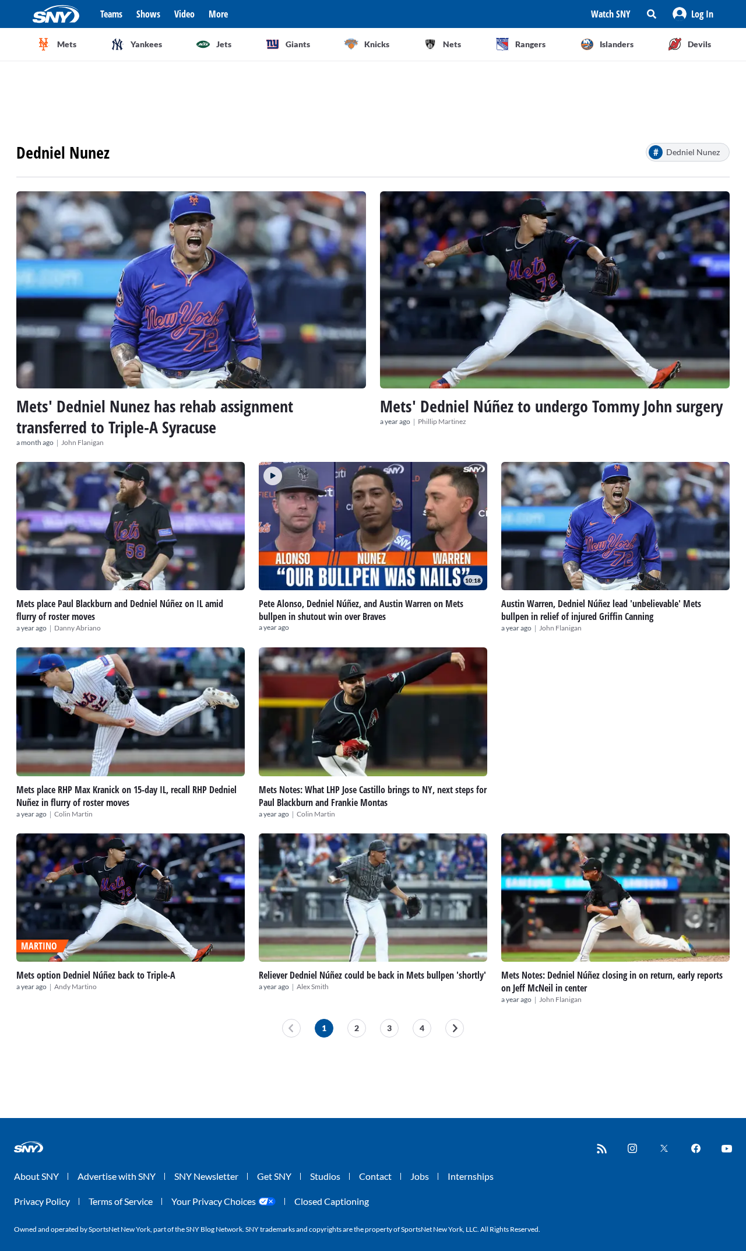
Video (184, 14)
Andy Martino (75, 986)
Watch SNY (611, 14)
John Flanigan (82, 442)
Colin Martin (73, 814)
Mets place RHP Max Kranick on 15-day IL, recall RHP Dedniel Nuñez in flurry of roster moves (126, 796)
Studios (325, 1176)
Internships (471, 1176)
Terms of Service (121, 1201)
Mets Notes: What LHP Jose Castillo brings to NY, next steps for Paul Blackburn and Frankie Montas (373, 796)
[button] (693, 14)
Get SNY (274, 1176)
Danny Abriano (77, 627)
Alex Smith (313, 986)
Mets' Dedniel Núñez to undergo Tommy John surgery (551, 406)
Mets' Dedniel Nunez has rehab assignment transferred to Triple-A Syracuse (154, 416)
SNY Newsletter (206, 1176)
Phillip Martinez (442, 421)
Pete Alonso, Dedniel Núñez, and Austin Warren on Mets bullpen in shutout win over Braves (361, 610)
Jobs (419, 1176)
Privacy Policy (42, 1201)
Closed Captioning (331, 1201)
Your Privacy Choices (213, 1201)
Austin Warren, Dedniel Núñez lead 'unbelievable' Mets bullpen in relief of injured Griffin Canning (601, 610)
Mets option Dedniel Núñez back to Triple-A (95, 975)
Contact (375, 1176)
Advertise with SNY (117, 1176)
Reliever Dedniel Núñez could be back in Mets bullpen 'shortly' (372, 975)
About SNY (36, 1176)
